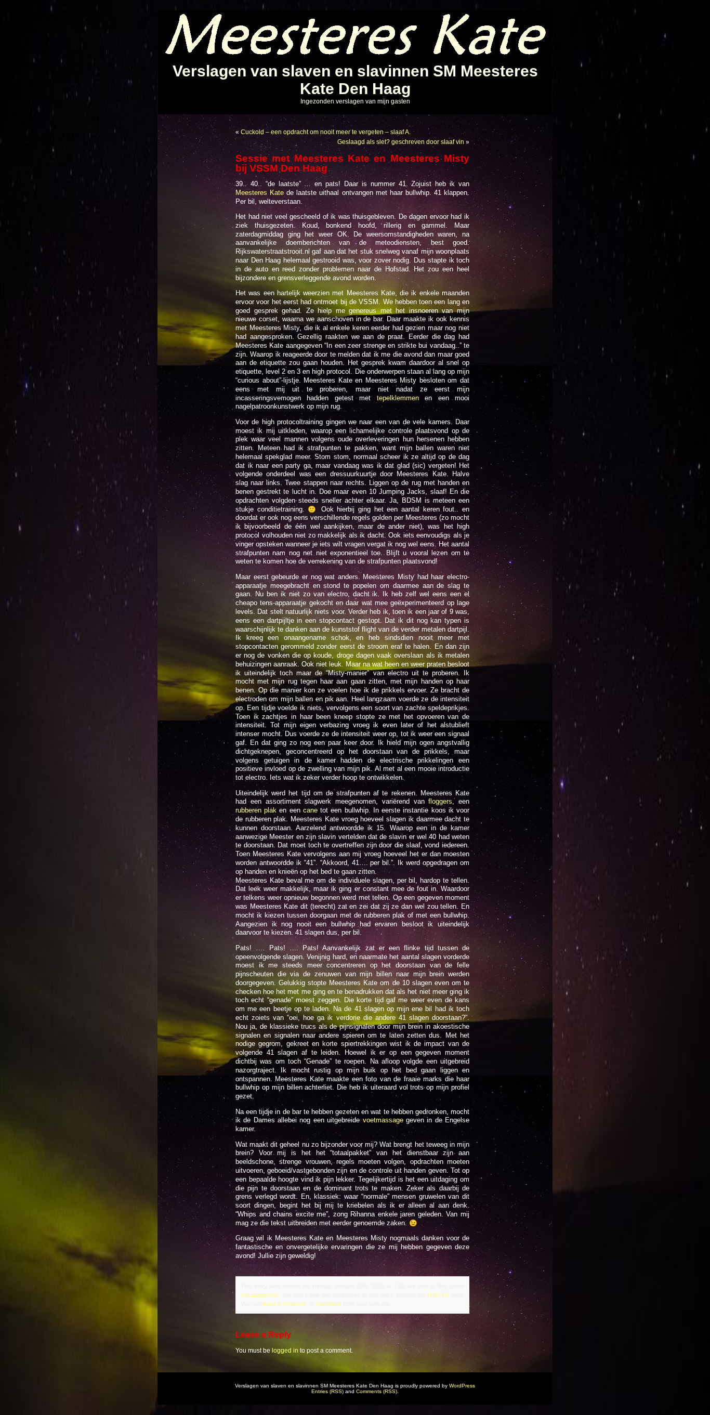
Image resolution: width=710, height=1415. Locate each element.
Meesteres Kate (260, 192)
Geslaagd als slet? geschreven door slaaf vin (400, 142)
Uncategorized (259, 1295)
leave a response (284, 1304)
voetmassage (383, 1120)
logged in (285, 1350)
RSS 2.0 (439, 1295)
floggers (440, 801)
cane (309, 810)
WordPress (462, 1385)
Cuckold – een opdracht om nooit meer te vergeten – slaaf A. (326, 132)
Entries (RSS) (327, 1391)
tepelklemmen (398, 398)
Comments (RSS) (376, 1391)
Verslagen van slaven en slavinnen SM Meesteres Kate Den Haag (355, 79)
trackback (328, 1304)
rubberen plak (256, 810)
